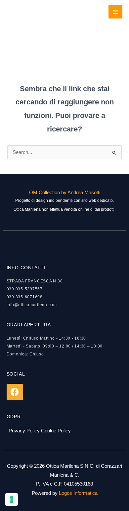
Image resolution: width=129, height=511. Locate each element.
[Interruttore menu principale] (115, 12)
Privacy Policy (24, 430)
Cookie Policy (56, 430)
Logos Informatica (78, 493)
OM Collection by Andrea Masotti (64, 192)
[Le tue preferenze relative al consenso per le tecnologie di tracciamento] (11, 499)
